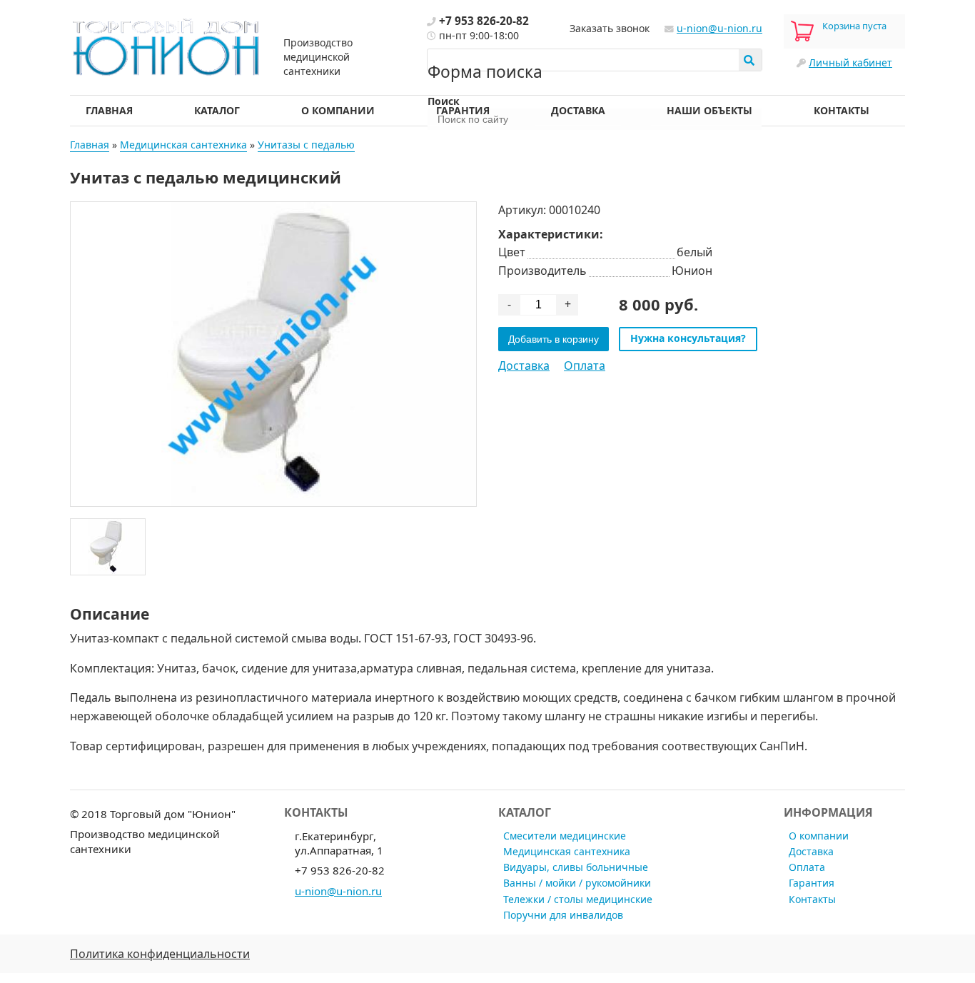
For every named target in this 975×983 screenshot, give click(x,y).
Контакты (841, 110)
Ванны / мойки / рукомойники (577, 882)
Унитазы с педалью (306, 144)
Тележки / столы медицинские (577, 899)
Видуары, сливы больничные (575, 867)
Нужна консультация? (688, 338)
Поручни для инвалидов (563, 915)
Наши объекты (709, 110)
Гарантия (463, 110)
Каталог (217, 110)
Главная (109, 110)
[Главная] (166, 45)
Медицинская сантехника (183, 144)
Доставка (578, 110)
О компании (338, 110)
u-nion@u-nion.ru (719, 28)
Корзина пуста (854, 25)
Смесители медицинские (564, 835)
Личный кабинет (850, 62)
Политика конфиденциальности (160, 954)
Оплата (584, 365)
